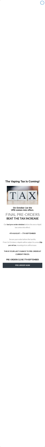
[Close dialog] (42, 3)
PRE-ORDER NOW (22, 265)
